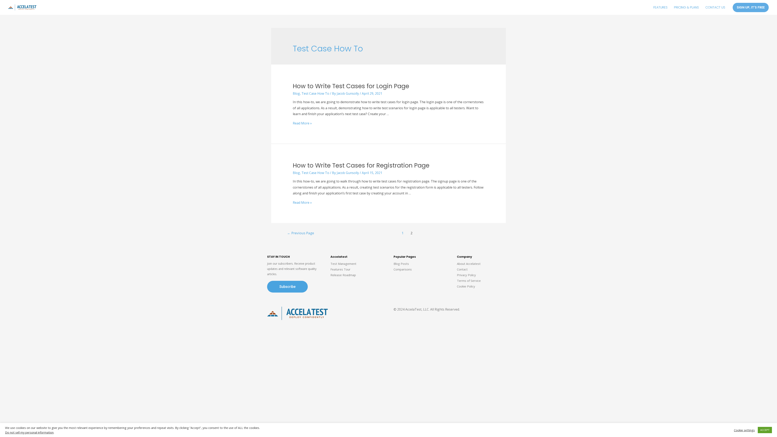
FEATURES (660, 7)
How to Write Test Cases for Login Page (351, 86)
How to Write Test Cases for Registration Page (361, 165)
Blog (296, 93)
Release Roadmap (343, 275)
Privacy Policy (466, 275)
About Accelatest (469, 264)
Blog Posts (401, 264)
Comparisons (403, 269)
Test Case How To (315, 93)
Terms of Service (469, 281)
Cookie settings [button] (744, 430)
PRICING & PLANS (686, 7)
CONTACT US (715, 7)
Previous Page (300, 233)
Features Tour (340, 269)
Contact (462, 269)
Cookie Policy (466, 286)
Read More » (302, 123)
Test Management (343, 264)
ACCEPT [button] (765, 430)
